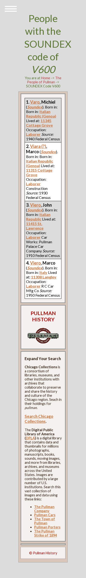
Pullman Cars (44, 515)
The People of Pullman (44, 80)
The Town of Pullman (44, 521)
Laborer (33, 183)
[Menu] (11, 8)
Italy (43, 272)
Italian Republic (38, 216)
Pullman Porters (47, 527)
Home (45, 78)
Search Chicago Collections (39, 419)
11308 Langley (43, 277)
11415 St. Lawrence (34, 225)
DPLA (30, 438)
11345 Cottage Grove (39, 122)
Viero (35, 205)
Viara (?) (38, 146)
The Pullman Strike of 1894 (45, 533)
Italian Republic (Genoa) (41, 113)
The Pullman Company (44, 509)
